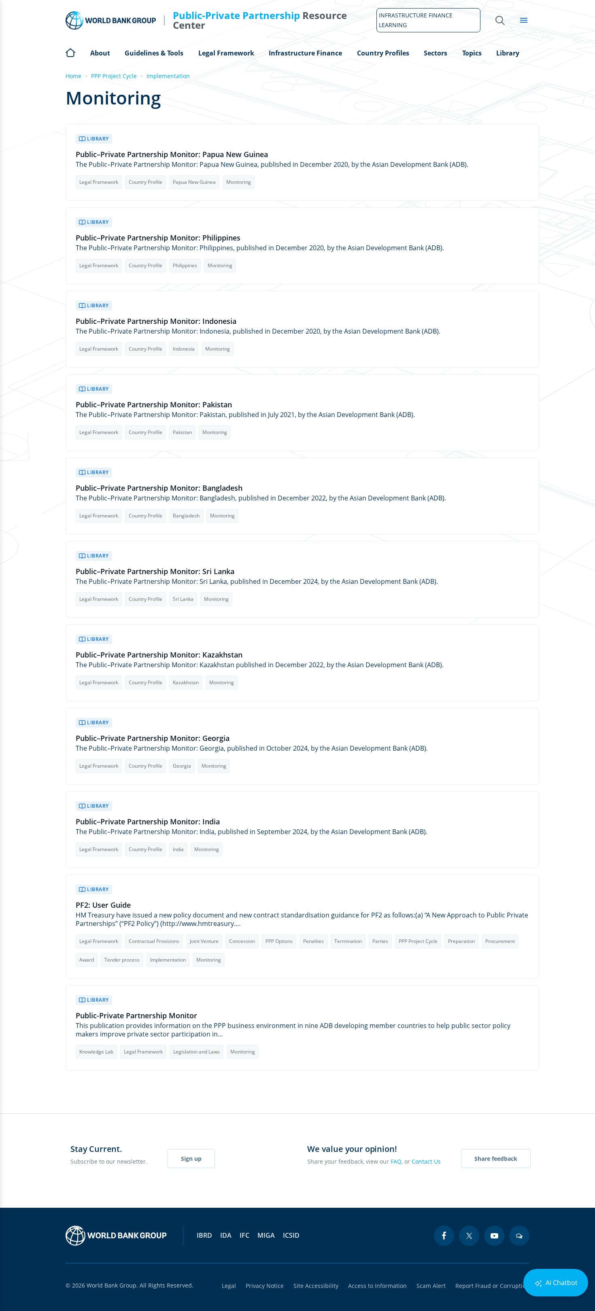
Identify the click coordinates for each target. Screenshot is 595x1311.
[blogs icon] (519, 1236)
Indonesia (184, 348)
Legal (229, 1286)
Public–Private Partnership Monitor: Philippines (158, 238)
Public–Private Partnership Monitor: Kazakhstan (159, 655)
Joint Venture (204, 941)
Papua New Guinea (194, 182)
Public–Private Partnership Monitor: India (148, 821)
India (178, 849)
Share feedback (495, 1158)
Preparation (461, 941)
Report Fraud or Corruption (492, 1286)
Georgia (182, 765)
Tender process (122, 959)
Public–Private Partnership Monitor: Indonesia (156, 321)
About (100, 53)
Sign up (191, 1158)
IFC (244, 1235)
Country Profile (145, 182)
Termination (348, 941)
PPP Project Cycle (114, 76)
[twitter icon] (469, 1236)
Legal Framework (226, 53)
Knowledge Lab (96, 1051)
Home (70, 52)
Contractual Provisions (154, 941)
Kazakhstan (186, 682)
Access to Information (377, 1286)
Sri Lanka (183, 599)
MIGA (266, 1235)
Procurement (500, 941)
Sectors (435, 53)
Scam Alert (431, 1286)
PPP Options (279, 941)
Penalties (313, 941)
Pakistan (182, 432)
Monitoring (238, 182)
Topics (472, 53)
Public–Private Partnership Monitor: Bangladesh (159, 488)
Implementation (168, 76)
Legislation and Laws (196, 1051)
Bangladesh (186, 515)
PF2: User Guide (103, 905)
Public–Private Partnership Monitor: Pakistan (154, 404)
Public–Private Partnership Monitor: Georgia (153, 738)
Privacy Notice (265, 1286)
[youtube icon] (494, 1236)
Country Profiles (383, 53)
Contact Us (426, 1161)
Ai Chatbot (561, 1282)
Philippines (185, 265)
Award (86, 959)
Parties (380, 941)
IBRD (204, 1235)
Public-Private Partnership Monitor (136, 1015)
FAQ (396, 1161)
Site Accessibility (315, 1286)
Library (507, 53)
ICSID (291, 1235)
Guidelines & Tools (154, 53)
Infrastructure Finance (305, 53)
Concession (242, 941)
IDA (226, 1235)
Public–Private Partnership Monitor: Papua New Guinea (172, 154)
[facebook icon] (444, 1236)
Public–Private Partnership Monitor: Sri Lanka (155, 571)
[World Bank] (116, 1236)
